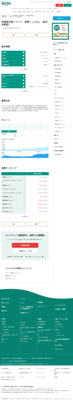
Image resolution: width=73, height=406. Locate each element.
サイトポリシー (22, 377)
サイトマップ (59, 349)
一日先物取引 (58, 324)
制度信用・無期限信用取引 (9, 326)
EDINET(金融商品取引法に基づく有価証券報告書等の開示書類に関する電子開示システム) (24, 364)
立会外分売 (23, 322)
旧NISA (58, 332)
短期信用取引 (6, 329)
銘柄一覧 (57, 139)
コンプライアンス (40, 372)
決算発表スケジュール (60, 105)
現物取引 (3, 321)
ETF (56, 90)
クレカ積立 (58, 11)
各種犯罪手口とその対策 (24, 368)
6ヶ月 (41, 125)
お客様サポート (56, 8)
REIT (56, 94)
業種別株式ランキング (60, 124)
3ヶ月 (25, 125)
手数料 (27, 8)
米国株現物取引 (42, 321)
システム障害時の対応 (6, 372)
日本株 (19, 11)
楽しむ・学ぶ (21, 8)
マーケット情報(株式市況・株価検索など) (60, 43)
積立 (37, 35)
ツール (36, 8)
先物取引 (57, 321)
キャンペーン (41, 8)
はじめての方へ (15, 8)
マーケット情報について (11, 273)
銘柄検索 (69, 1)
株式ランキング (58, 116)
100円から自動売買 (43, 337)
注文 (14, 35)
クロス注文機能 (24, 336)
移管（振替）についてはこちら (33, 256)
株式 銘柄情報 (58, 154)
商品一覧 (14, 11)
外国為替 (57, 79)
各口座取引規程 (4, 368)
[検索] (65, 2)
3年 (25, 128)
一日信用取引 (6, 332)
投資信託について (10, 275)
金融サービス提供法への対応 (7, 377)
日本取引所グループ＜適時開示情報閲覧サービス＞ (14, 358)
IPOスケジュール (58, 109)
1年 (9, 128)
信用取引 (3, 324)
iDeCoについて (9, 278)
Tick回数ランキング (59, 131)
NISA (44, 11)
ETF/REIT (22, 325)
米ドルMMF (58, 345)
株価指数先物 (58, 76)
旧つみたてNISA (60, 335)
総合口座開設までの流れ (26, 338)
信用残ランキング (59, 120)
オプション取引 (59, 326)
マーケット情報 (48, 8)
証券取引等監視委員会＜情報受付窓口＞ (42, 358)
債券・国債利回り (59, 87)
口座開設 (59, 5)
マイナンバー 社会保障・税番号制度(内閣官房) (13, 361)
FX (32, 11)
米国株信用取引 (42, 324)
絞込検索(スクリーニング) (60, 57)
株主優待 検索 (58, 61)
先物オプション (38, 11)
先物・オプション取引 (61, 319)
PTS (2, 341)
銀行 (52, 11)
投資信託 (28, 11)
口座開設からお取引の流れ (14, 256)
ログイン (67, 5)
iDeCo (48, 11)
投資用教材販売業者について (25, 372)
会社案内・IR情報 (60, 309)
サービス (31, 8)
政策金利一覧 (58, 83)
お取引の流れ (23, 341)
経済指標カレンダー (59, 102)
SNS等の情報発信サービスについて (9, 379)
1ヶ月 (9, 125)
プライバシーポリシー (41, 377)
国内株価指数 (58, 68)
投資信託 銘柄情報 (59, 146)
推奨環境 (56, 377)
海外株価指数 (58, 72)
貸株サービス (4, 339)
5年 (41, 128)
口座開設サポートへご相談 (25, 251)
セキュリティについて (41, 368)
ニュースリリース (60, 305)
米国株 (24, 11)
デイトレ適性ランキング (60, 127)
